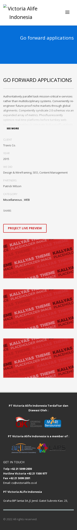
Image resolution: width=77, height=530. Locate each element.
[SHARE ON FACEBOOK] (14, 216)
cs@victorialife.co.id (24, 483)
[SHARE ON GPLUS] (21, 216)
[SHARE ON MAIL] (36, 216)
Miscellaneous (12, 200)
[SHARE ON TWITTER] (6, 216)
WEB (27, 200)
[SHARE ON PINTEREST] (29, 216)
